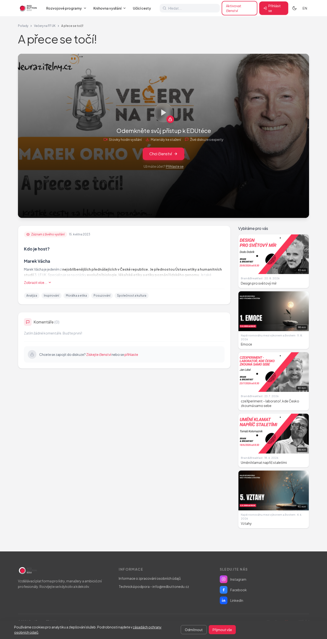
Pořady (23, 26)
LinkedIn (236, 600)
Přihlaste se (175, 166)
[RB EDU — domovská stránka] (28, 8)
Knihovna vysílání (107, 8)
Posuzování (102, 295)
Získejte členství (98, 354)
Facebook (238, 590)
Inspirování (51, 295)
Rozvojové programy (64, 8)
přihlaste (131, 354)
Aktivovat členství (233, 8)
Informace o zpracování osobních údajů (150, 578)
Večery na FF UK (45, 26)
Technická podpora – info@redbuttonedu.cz (154, 586)
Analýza (31, 295)
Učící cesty (142, 8)
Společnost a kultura (131, 295)
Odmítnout (194, 629)
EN (305, 8)
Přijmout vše (222, 629)
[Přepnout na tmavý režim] (294, 8)
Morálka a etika (76, 295)
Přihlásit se (274, 8)
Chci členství (160, 153)
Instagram (238, 579)
